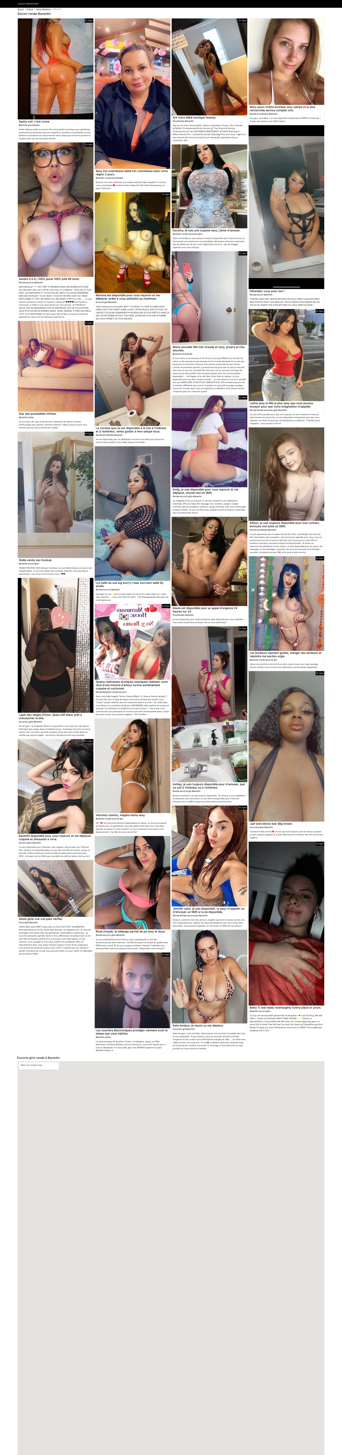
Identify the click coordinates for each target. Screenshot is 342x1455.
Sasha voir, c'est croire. (34, 121)
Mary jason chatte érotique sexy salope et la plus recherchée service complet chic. (282, 108)
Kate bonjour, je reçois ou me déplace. (198, 1025)
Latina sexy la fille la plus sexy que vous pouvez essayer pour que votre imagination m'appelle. (281, 404)
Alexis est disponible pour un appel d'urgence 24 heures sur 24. (205, 609)
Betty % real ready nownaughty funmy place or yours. (285, 1007)
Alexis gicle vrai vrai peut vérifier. (41, 919)
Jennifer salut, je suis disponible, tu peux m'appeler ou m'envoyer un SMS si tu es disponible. (208, 910)
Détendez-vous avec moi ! (267, 291)
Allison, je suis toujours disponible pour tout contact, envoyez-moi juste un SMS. (285, 524)
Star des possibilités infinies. (38, 413)
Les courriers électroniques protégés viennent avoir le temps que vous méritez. (132, 1032)
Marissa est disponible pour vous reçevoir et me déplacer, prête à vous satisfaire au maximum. (128, 297)
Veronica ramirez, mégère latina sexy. (120, 815)
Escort (21, 9)
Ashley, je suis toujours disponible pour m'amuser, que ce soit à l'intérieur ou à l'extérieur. (209, 786)
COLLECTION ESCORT (28, 4)
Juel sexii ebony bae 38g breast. (271, 823)
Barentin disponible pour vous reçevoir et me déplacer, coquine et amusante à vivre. (55, 837)
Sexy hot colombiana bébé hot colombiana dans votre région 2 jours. (132, 172)
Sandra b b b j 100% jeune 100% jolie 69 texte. (49, 279)
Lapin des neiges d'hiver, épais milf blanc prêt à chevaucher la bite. (50, 716)
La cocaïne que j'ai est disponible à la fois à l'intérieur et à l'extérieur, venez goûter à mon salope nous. (131, 429)
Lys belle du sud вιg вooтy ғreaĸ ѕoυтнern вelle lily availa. (130, 584)
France (30, 9)
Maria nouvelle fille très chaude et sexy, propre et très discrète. (209, 348)
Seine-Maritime (43, 9)
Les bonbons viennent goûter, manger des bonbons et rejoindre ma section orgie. (286, 654)
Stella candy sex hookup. (35, 560)
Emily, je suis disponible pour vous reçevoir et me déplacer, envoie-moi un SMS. (205, 491)
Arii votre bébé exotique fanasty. (194, 117)
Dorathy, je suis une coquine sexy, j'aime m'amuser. (207, 230)
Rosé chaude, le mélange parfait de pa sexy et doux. (131, 931)
